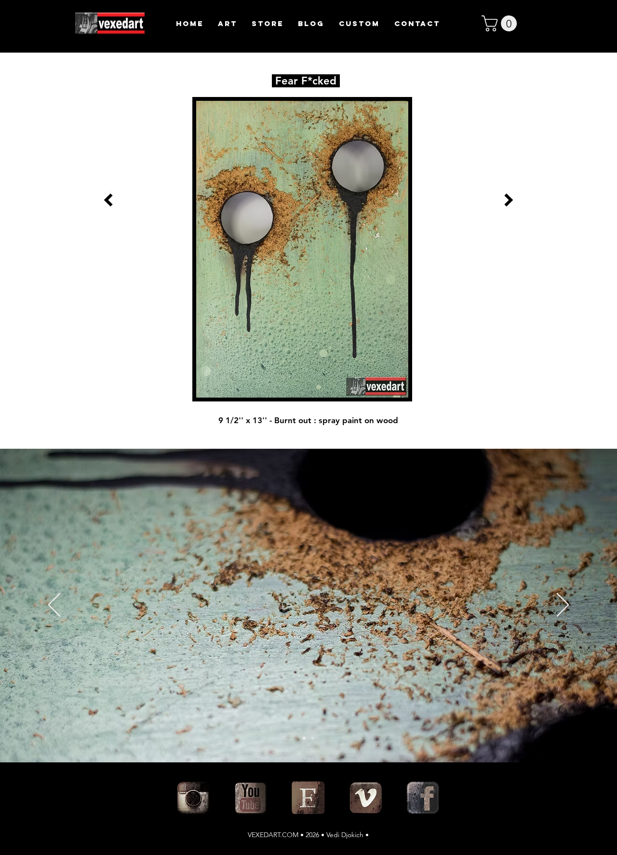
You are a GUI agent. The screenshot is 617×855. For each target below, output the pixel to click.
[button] (267, 23)
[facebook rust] (423, 797)
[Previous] (54, 605)
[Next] (563, 605)
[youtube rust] (251, 797)
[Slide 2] (312, 738)
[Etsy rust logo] (308, 797)
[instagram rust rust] (193, 797)
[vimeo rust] (365, 797)
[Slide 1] (304, 738)
